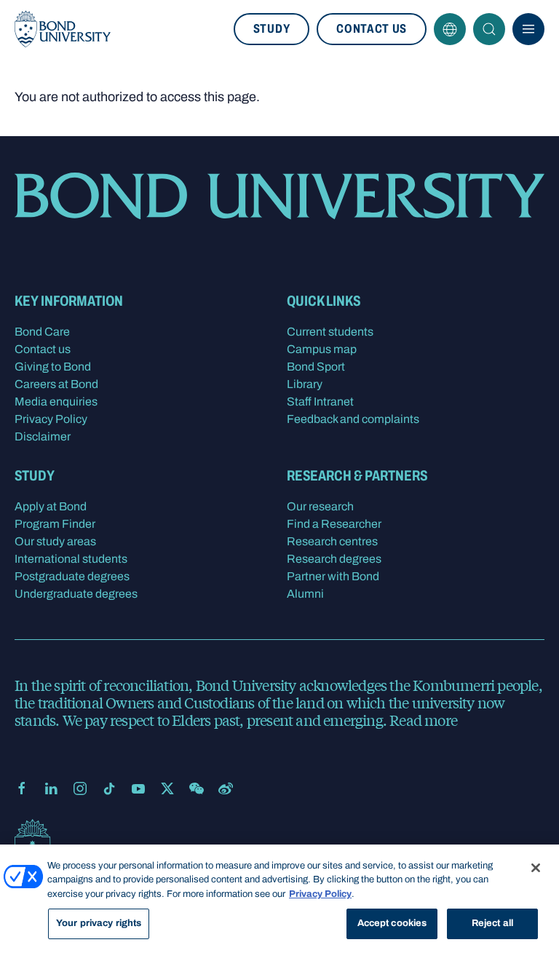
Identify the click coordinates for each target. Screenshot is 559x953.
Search (489, 29)
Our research (320, 506)
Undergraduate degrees (76, 594)
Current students (330, 331)
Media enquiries (56, 401)
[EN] (450, 29)
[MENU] (528, 29)
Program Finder (55, 524)
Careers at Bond (56, 384)
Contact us (371, 29)
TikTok (109, 788)
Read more (423, 719)
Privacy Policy (51, 419)
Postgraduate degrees (72, 576)
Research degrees (334, 559)
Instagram (80, 788)
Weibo (225, 788)
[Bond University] (63, 29)
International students (71, 559)
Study (271, 29)
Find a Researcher (334, 524)
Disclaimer (43, 436)
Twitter (167, 788)
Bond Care (42, 331)
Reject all (492, 923)
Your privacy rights (98, 923)
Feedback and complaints (353, 419)
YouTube (138, 788)
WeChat (196, 788)
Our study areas (55, 541)
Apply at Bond (51, 506)
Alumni (305, 594)
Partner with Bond (333, 576)
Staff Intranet (320, 401)
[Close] (536, 868)
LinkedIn (51, 788)
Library (304, 384)
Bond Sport (316, 366)
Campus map (322, 349)
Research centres (332, 541)
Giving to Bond (53, 366)
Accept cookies (392, 923)
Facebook (22, 788)
